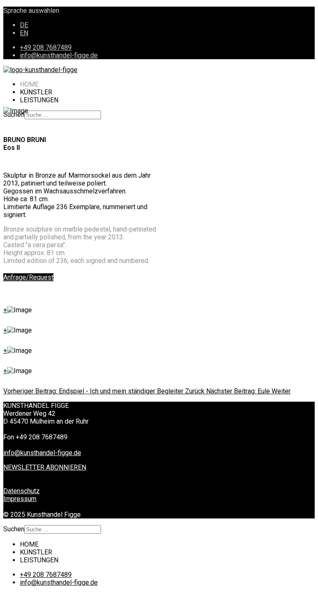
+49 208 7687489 (46, 47)
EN (24, 33)
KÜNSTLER (36, 92)
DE (24, 25)
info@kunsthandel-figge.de (59, 55)
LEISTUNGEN (39, 100)
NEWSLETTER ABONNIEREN (44, 467)
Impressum (19, 499)
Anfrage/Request (28, 277)
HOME (29, 84)
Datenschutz (21, 491)
